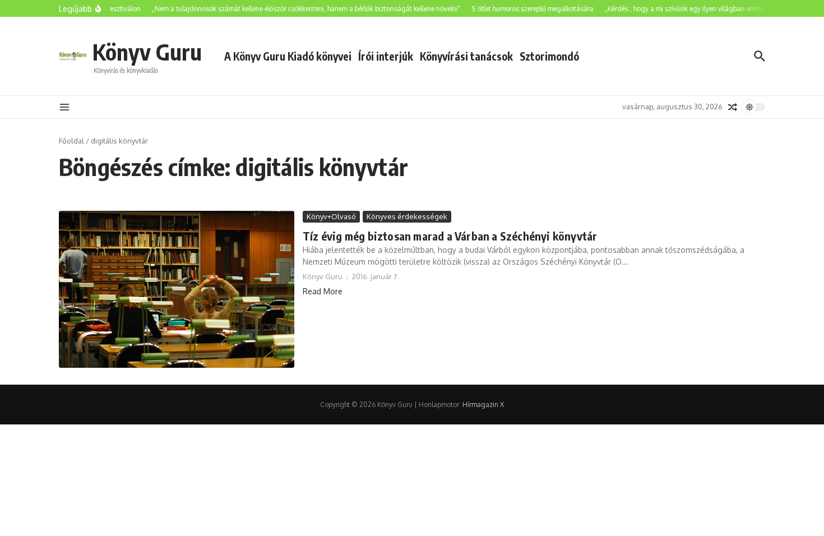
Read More (322, 291)
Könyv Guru (147, 52)
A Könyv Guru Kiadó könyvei (287, 56)
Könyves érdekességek (407, 216)
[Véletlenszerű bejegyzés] (732, 107)
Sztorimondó (549, 56)
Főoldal (71, 140)
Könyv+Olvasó (331, 216)
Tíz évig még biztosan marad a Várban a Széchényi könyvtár (450, 236)
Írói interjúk (385, 56)
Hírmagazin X (483, 404)
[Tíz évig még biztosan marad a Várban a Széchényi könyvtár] (176, 289)
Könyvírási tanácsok (466, 56)
